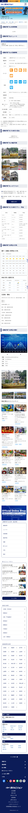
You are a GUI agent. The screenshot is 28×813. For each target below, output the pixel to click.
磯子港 (4, 727)
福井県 (20, 667)
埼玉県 (12, 659)
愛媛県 (12, 695)
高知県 (20, 695)
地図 (4, 542)
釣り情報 (4, 767)
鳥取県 (4, 687)
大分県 (12, 703)
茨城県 (12, 655)
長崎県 (20, 699)
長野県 (12, 671)
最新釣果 (5, 525)
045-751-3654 (12, 60)
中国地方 (5, 628)
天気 (4, 550)
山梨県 (4, 671)
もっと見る (14, 598)
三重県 (20, 675)
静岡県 (4, 675)
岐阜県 (20, 671)
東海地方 (5, 621)
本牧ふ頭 (12, 729)
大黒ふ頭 (20, 729)
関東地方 (5, 613)
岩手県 (20, 647)
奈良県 (12, 683)
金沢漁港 (20, 727)
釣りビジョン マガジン (7, 770)
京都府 (12, 679)
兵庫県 (4, 683)
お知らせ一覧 (13, 795)
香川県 (4, 695)
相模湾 (11, 738)
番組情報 (4, 764)
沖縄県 (12, 707)
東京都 (4, 663)
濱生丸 (4, 718)
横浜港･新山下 (13, 726)
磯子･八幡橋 (10, 18)
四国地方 (5, 632)
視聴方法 (25, 1)
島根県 (12, 687)
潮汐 (4, 554)
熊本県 (4, 703)
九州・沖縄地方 (6, 636)
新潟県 (20, 663)
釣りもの (5, 546)
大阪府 (20, 679)
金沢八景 (4, 729)
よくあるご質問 (5, 773)
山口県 (12, 691)
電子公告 (13, 793)
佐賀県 (12, 699)
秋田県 (12, 651)
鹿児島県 (5, 707)
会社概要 (13, 790)
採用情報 (13, 797)
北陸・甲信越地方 (7, 617)
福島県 (4, 655)
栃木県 (20, 655)
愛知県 (12, 675)
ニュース (5, 529)
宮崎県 (20, 703)
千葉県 (20, 659)
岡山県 (20, 687)
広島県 (4, 691)
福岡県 (4, 699)
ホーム (4, 1)
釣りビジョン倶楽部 (14, 1)
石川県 (12, 667)
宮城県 (4, 651)
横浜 (6, 18)
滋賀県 (4, 679)
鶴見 (3, 726)
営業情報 (5, 533)
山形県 (20, 651)
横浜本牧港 (20, 726)
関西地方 (5, 625)
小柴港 (11, 727)
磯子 (3, 731)
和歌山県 (21, 683)
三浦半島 (4, 738)
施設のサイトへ (12, 66)
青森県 (12, 647)
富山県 (4, 667)
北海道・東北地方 (7, 609)
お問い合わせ (13, 799)
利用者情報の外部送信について (13, 806)
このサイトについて (13, 804)
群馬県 (4, 659)
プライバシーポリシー (13, 802)
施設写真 (5, 537)
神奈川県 (2, 18)
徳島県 (20, 691)
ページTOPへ (13, 757)
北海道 (4, 647)
